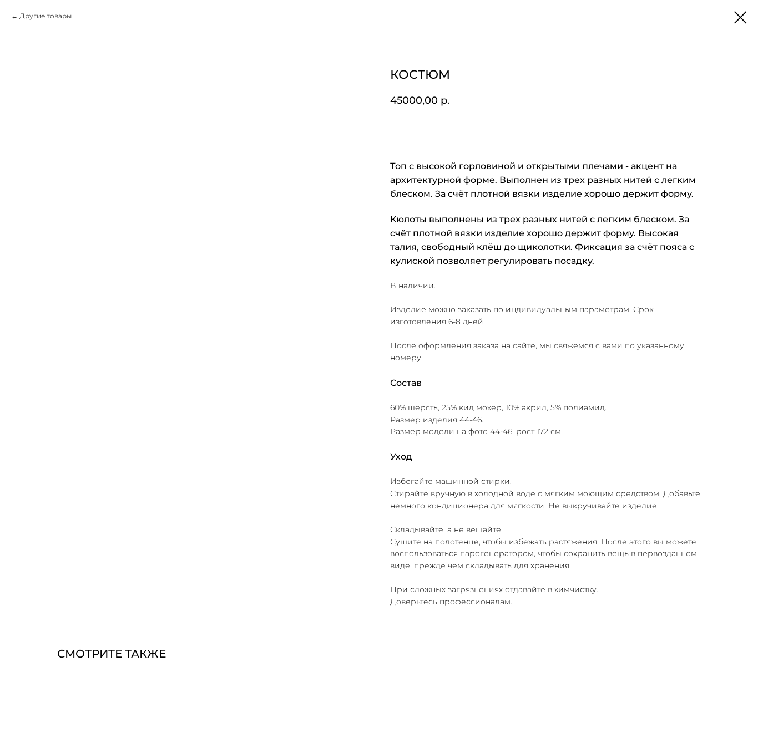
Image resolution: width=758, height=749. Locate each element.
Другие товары (45, 16)
